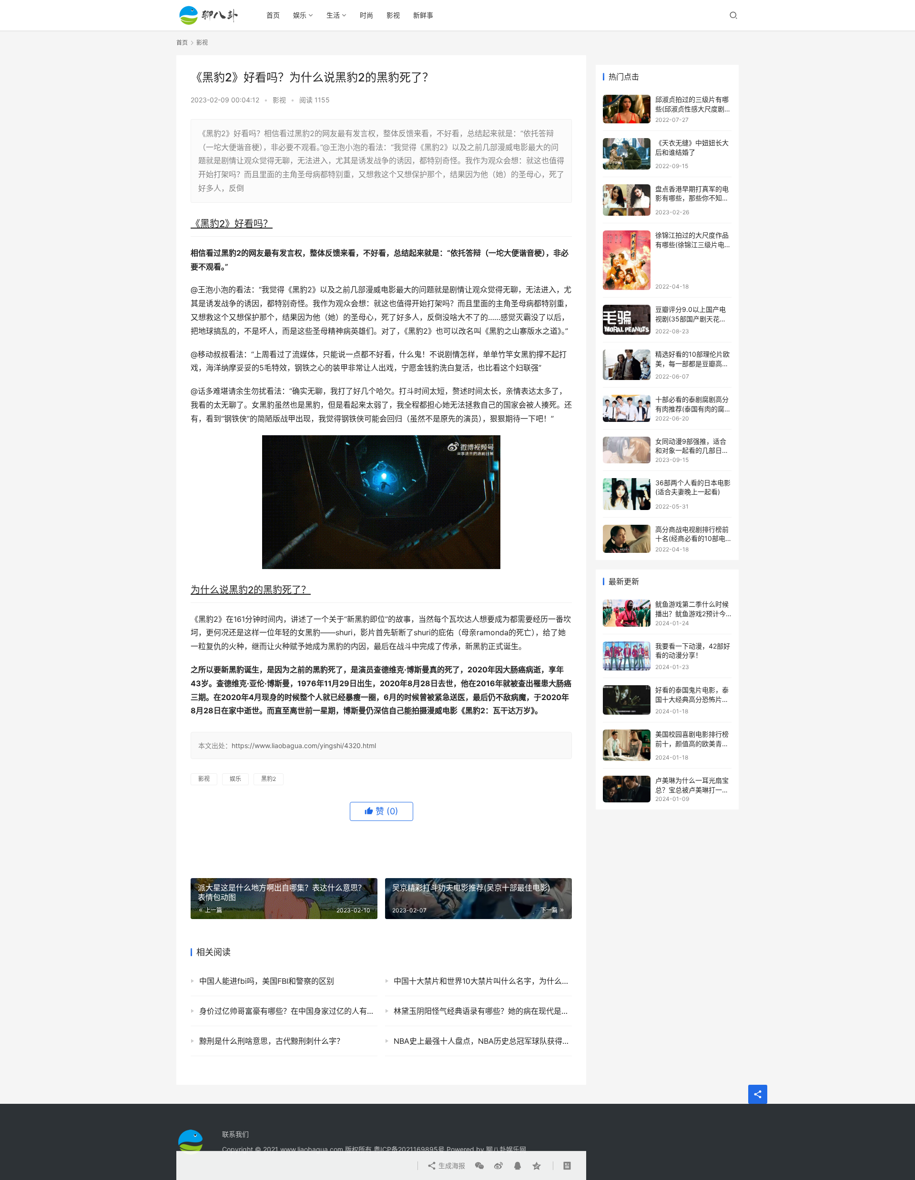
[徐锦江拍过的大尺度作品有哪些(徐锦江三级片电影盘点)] (627, 260)
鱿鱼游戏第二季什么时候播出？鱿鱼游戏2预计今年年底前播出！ (692, 613)
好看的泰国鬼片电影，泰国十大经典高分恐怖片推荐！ (692, 699)
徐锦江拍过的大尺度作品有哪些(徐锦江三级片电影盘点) (693, 244)
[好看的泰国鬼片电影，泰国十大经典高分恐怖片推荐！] (627, 700)
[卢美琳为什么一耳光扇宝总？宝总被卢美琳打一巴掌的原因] (627, 789)
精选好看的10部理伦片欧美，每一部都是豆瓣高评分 (692, 363)
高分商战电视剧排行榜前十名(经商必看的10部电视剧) (692, 538)
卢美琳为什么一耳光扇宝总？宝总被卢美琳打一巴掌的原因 (692, 789)
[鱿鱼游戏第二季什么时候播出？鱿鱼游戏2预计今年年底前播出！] (627, 613)
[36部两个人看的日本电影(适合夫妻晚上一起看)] (627, 494)
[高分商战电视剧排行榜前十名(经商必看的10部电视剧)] (627, 539)
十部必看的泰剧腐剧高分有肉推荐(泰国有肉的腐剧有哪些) (693, 408)
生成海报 (451, 1165)
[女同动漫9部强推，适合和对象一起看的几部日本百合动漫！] (627, 450)
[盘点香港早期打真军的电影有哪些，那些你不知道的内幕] (627, 200)
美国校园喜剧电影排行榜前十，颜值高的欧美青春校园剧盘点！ (692, 743)
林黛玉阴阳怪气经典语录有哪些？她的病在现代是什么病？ (483, 1011)
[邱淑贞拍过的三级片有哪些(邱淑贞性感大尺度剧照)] (627, 109)
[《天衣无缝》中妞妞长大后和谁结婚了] (627, 153)
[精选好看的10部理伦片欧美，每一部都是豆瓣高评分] (627, 365)
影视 (393, 15)
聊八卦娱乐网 (506, 1149)
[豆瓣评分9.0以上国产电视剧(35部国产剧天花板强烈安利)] (627, 320)
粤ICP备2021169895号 (409, 1149)
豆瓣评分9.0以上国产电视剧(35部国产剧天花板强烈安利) (690, 318)
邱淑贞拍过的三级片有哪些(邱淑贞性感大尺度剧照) (692, 108)
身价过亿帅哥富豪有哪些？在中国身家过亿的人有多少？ (288, 1011)
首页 (273, 15)
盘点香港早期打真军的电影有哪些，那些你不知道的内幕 (692, 198)
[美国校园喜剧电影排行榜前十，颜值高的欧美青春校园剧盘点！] (627, 745)
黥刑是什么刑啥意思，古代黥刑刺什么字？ (271, 1041)
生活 (333, 15)
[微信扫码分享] (479, 1165)
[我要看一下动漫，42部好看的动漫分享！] (627, 656)
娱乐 (299, 15)
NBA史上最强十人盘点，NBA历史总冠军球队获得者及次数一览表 (483, 1041)
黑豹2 (268, 778)
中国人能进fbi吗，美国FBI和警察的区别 (266, 981)
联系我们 (235, 1134)
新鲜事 (423, 15)
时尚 (366, 15)
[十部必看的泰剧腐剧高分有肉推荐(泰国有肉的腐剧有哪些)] (627, 408)
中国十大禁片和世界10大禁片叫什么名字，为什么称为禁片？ (483, 981)
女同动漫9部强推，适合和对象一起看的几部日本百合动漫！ (692, 450)
